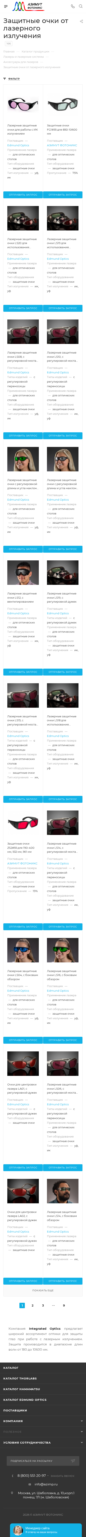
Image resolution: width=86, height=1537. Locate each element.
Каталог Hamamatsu (21, 1389)
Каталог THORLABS (20, 1378)
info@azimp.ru (46, 1484)
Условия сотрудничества (27, 1442)
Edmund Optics (18, 145)
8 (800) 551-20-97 (32, 1475)
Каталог (11, 1367)
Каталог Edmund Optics (25, 1399)
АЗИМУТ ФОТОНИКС (62, 145)
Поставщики (15, 1410)
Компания (13, 1421)
